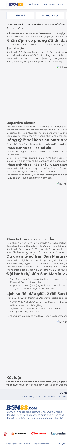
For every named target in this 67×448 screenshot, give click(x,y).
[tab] (20, 15)
